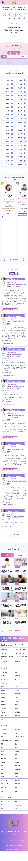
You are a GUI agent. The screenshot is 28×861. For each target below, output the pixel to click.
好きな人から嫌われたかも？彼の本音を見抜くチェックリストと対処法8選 (6, 622)
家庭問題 (8, 200)
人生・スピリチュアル (7, 199)
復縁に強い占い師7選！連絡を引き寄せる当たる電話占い (20, 571)
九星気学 (3, 690)
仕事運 (13, 199)
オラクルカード (5, 676)
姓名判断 (3, 694)
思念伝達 (3, 697)
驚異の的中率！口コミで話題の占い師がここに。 (7, 645)
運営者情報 (6, 840)
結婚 (2, 773)
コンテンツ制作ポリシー (15, 843)
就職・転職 (12, 200)
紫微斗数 (3, 712)
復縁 (8, 202)
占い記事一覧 (4, 662)
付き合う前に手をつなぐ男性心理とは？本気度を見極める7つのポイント (20, 622)
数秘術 (2, 701)
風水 (2, 719)
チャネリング (4, 683)
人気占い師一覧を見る (14, 259)
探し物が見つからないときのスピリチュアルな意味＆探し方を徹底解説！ (6, 605)
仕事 (2, 805)
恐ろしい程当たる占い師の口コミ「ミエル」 (14, 832)
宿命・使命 (3, 755)
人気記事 (7, 555)
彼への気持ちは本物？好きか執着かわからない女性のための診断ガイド (20, 588)
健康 (2, 744)
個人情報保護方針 (5, 649)
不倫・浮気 (7, 197)
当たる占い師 (18, 566)
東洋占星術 (3, 705)
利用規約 (24, 843)
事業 (11, 197)
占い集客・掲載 (18, 845)
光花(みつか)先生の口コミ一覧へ (9, 309)
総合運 (2, 776)
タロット (3, 679)
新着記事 (20, 555)
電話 (4, 56)
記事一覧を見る (14, 630)
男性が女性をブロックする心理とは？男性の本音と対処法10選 (6, 571)
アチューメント (5, 672)
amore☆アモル (8, 195)
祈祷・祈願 (3, 708)
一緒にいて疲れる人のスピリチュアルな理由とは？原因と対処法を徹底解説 (6, 588)
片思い (2, 766)
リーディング (4, 686)
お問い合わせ (12, 840)
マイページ (3, 653)
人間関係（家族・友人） (22, 202)
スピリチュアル (4, 584)
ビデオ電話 (24, 56)
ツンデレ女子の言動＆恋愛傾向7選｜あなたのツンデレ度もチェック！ (21, 605)
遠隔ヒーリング (5, 715)
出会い (4, 200)
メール (10, 56)
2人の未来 (20, 198)
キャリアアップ (21, 199)
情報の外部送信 (5, 843)
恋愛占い (3, 762)
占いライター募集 (10, 845)
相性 (2, 769)
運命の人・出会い (5, 784)
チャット (17, 56)
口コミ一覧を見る (14, 534)
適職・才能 (3, 787)
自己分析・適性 (4, 780)
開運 (2, 791)
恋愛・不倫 (3, 566)
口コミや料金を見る (9, 217)
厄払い (2, 751)
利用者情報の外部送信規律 (7, 657)
